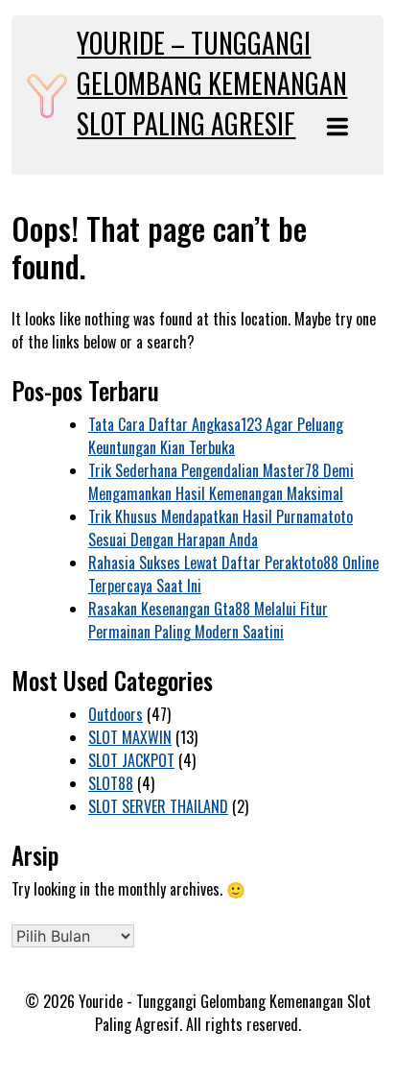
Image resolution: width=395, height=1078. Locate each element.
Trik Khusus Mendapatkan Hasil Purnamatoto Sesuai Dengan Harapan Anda (220, 528)
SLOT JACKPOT (131, 760)
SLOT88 (110, 783)
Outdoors (115, 714)
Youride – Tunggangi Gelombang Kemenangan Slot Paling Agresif (212, 83)
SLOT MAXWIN (130, 737)
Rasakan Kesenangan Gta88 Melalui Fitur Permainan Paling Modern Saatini (208, 620)
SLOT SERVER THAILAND (158, 806)
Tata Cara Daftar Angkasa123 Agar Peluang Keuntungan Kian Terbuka (215, 436)
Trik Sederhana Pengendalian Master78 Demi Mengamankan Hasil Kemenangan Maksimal (221, 482)
